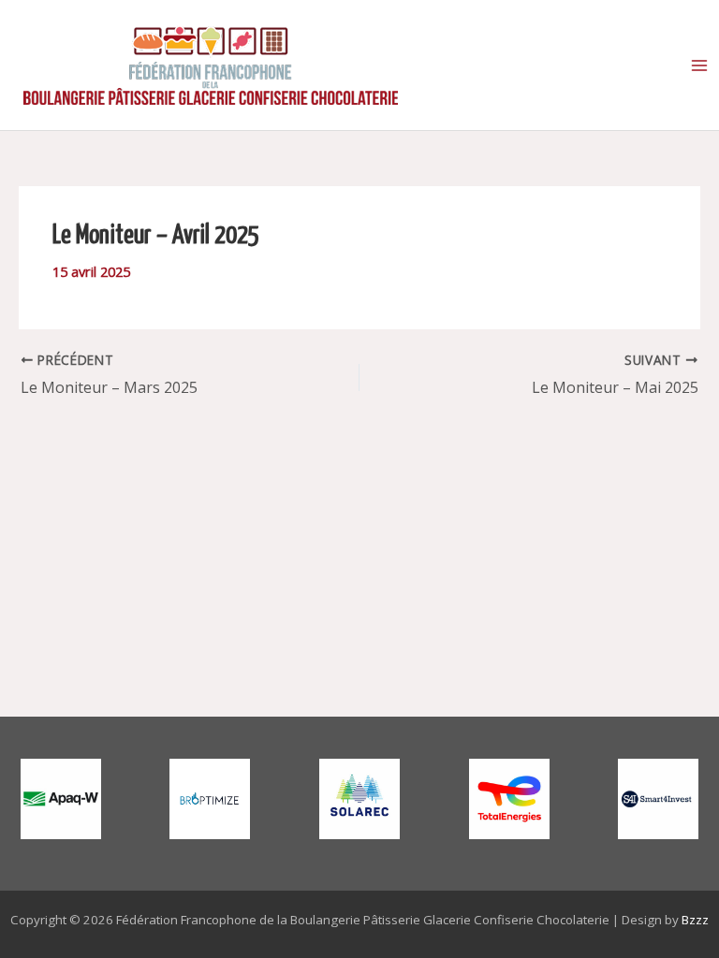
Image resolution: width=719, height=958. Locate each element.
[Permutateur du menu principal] (699, 65)
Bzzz (695, 919)
